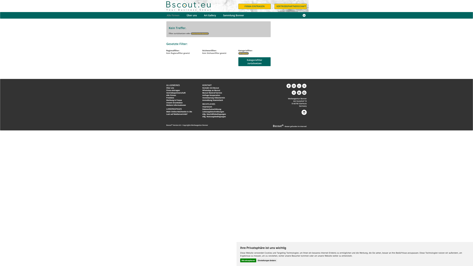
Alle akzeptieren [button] (248, 260)
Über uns (192, 15)
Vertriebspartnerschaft (176, 93)
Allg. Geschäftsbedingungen (214, 114)
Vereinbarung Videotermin (213, 98)
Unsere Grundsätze (174, 102)
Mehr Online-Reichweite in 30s (179, 111)
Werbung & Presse (174, 100)
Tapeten (244, 53)
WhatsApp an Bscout (211, 90)
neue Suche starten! (200, 33)
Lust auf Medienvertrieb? (177, 114)
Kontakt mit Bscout (210, 88)
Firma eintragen (173, 90)
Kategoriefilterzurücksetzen (254, 61)
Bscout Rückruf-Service (212, 93)
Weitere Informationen (176, 105)
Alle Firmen (173, 15)
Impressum (207, 107)
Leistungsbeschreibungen (213, 111)
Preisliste (170, 98)
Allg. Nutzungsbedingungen (214, 116)
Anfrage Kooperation (211, 95)
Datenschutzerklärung (211, 109)
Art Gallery (210, 15)
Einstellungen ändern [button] (267, 260)
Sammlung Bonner (233, 15)
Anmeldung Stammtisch (212, 100)
